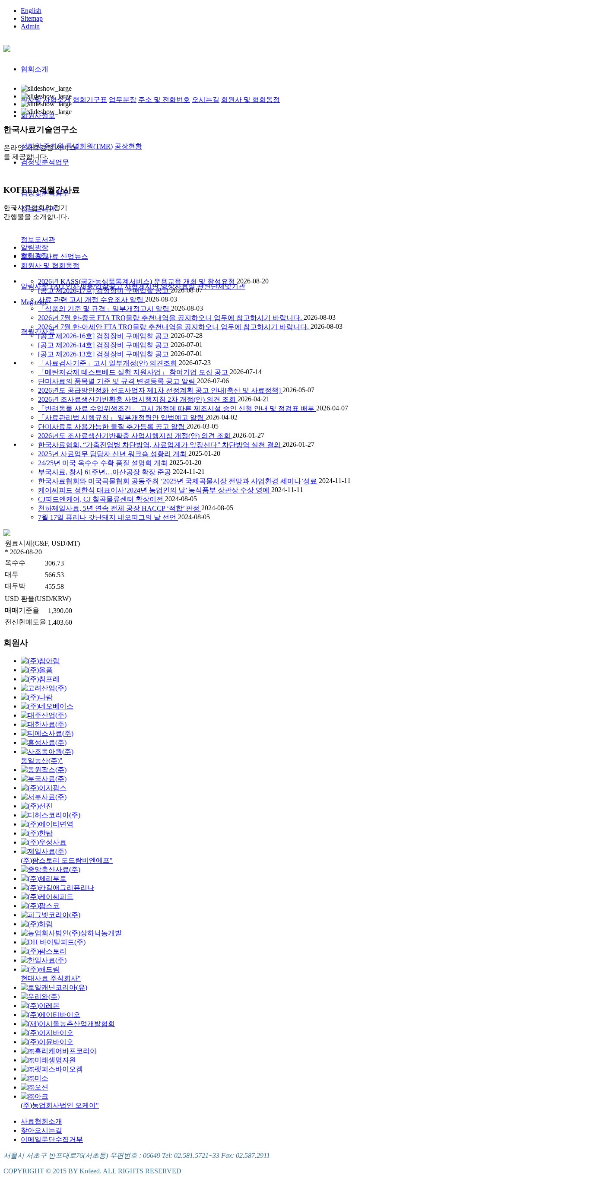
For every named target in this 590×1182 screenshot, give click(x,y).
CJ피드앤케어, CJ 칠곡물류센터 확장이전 (101, 499)
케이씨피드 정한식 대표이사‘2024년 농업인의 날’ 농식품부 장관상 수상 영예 (154, 490)
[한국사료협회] (6, 47)
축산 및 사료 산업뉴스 (54, 256)
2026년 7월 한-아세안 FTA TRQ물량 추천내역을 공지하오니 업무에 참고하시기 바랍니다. (174, 326)
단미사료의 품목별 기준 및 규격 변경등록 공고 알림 (117, 381)
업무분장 (122, 99)
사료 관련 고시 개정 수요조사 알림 (91, 299)
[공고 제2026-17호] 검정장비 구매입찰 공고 (104, 290)
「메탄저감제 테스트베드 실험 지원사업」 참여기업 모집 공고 (134, 372)
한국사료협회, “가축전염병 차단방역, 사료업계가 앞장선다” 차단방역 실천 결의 (160, 444)
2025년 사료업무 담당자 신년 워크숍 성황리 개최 (113, 454)
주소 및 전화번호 (164, 99)
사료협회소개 (41, 1121)
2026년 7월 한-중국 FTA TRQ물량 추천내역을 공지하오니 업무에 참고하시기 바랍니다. (171, 317)
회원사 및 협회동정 (250, 99)
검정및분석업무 (45, 162)
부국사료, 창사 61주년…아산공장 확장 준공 (105, 472)
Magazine (34, 301)
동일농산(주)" (42, 760)
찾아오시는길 (41, 1130)
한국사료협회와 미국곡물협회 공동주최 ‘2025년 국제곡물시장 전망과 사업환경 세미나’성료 (178, 481)
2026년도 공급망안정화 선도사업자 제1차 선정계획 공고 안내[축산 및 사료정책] (160, 390)
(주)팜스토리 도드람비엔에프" (67, 860)
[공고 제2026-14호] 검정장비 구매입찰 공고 (104, 345)
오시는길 (205, 99)
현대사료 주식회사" (51, 978)
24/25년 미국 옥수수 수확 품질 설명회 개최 (103, 463)
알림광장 (34, 247)
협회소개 (34, 69)
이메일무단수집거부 (52, 1139)
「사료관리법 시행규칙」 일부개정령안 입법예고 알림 (122, 417)
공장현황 (128, 146)
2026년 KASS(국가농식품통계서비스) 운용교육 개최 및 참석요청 (137, 281)
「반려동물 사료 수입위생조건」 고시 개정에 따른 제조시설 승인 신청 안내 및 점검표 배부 (177, 408)
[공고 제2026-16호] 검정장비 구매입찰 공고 (104, 336)
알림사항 (34, 286)
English (31, 10)
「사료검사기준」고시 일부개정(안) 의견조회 (108, 363)
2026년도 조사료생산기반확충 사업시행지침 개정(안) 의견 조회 (135, 435)
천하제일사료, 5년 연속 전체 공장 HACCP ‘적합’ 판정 (119, 508)
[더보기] (6, 533)
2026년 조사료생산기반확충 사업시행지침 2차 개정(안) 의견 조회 (138, 399)
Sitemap (32, 18)
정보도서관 (38, 239)
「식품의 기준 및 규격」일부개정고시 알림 (104, 308)
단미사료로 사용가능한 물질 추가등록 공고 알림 (112, 426)
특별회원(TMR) (89, 146)
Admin (30, 26)
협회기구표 (90, 99)
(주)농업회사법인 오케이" (60, 1105)
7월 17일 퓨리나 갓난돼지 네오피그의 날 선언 (108, 517)
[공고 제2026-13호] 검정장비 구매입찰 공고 (104, 354)
